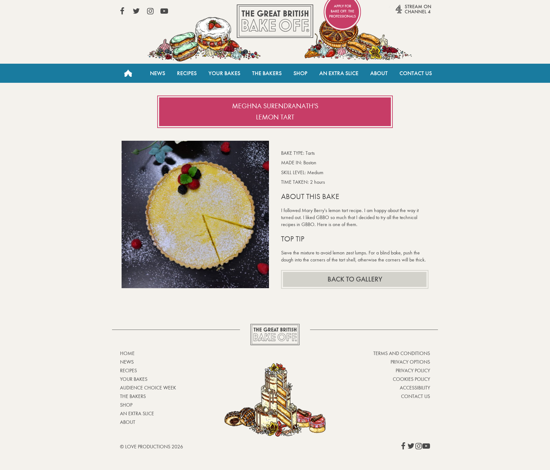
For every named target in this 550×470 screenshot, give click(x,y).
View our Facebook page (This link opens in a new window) (122, 11)
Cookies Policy (411, 379)
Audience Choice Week (148, 388)
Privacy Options (410, 362)
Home (128, 73)
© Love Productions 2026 (151, 447)
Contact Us (415, 73)
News (157, 73)
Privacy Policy (413, 370)
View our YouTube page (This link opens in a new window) (164, 11)
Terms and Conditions (401, 353)
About (379, 73)
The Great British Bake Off (275, 21)
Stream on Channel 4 (401, 12)
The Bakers (267, 73)
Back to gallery (355, 279)
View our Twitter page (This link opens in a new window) (136, 11)
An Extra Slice (338, 73)
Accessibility (415, 388)
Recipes (187, 73)
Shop (300, 73)
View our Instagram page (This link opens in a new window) (150, 11)
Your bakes (133, 379)
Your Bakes (224, 73)
